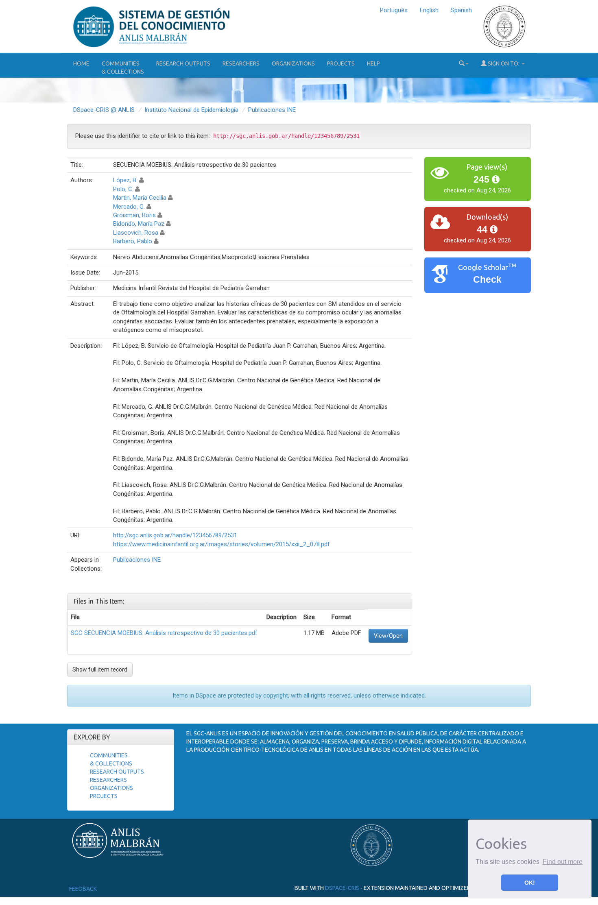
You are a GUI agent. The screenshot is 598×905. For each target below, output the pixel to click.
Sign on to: (504, 63)
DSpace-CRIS (342, 888)
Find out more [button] (563, 861)
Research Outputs (183, 63)
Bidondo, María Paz (138, 223)
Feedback (83, 888)
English (429, 10)
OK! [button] (529, 882)
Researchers (241, 63)
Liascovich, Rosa (135, 232)
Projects (341, 63)
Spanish (461, 10)
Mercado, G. (129, 206)
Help (373, 63)
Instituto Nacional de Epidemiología (191, 109)
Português (394, 10)
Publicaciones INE (272, 109)
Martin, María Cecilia (139, 197)
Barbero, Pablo (132, 241)
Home (81, 63)
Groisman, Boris (134, 215)
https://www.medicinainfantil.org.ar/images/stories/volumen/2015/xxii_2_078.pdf (221, 544)
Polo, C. (123, 189)
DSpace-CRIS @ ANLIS (104, 109)
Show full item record (99, 669)
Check (487, 280)
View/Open (388, 635)
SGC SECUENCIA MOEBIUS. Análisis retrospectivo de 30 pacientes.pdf (164, 633)
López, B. (125, 180)
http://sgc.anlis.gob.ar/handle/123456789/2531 (175, 535)
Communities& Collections (123, 67)
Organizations (293, 63)
